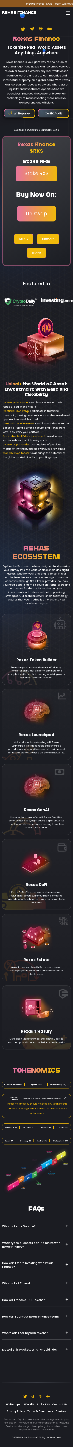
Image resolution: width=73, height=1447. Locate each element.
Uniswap (36, 213)
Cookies (60, 1411)
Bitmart (48, 239)
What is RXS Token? (16, 1283)
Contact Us (59, 1404)
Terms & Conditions (40, 1411)
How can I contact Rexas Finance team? (31, 1317)
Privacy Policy (16, 1411)
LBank (36, 253)
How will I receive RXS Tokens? (23, 1300)
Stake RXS (36, 173)
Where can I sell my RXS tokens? (25, 1333)
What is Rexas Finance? (19, 1226)
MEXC (23, 239)
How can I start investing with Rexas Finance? (28, 1265)
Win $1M (29, 1404)
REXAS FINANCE (19, 13)
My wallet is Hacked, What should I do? (30, 1350)
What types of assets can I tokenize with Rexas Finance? (31, 1245)
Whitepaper (14, 1404)
